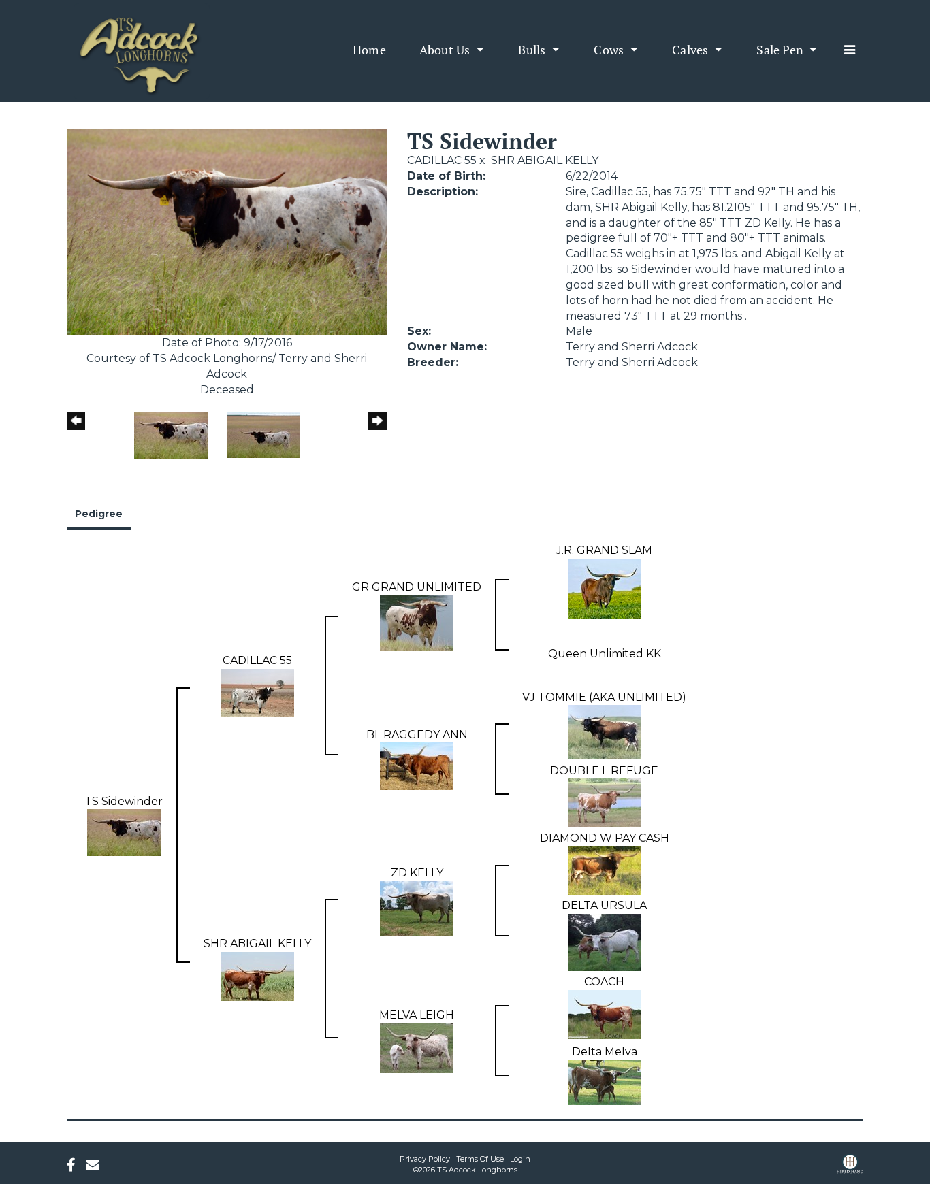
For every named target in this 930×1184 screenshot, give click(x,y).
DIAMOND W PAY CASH (604, 838)
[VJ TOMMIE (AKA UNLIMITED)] (604, 731)
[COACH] (604, 1013)
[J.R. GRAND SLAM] (604, 587)
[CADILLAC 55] (257, 692)
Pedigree (99, 514)
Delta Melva (604, 1051)
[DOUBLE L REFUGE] (604, 801)
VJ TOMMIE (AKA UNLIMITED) (604, 697)
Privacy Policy (425, 1159)
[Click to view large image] (227, 231)
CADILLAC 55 (442, 160)
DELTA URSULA (604, 905)
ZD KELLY (417, 872)
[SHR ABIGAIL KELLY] (257, 975)
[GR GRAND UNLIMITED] (416, 621)
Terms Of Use (480, 1159)
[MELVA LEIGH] (416, 1047)
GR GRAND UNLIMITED (416, 586)
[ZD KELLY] (416, 907)
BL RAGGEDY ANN (417, 734)
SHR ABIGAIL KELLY (544, 160)
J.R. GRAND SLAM (604, 550)
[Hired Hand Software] (850, 1169)
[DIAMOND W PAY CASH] (604, 870)
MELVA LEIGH (416, 1014)
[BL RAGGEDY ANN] (416, 765)
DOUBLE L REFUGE (604, 770)
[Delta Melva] (604, 1081)
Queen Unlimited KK (604, 653)
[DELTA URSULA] (604, 941)
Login (520, 1159)
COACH (604, 981)
